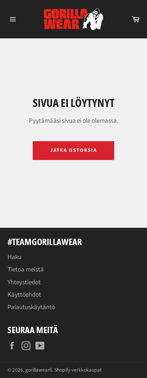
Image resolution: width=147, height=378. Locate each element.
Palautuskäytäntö (31, 307)
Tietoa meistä (26, 269)
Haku (14, 257)
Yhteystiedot (24, 282)
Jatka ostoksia (73, 150)
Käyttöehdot (24, 294)
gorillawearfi (38, 369)
